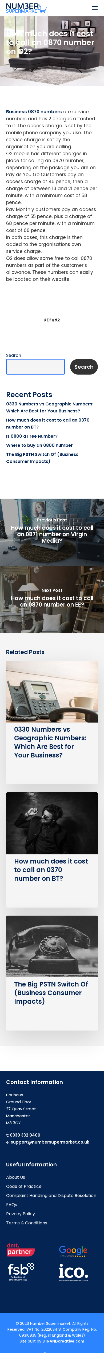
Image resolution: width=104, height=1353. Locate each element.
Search (13, 355)
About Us (15, 1177)
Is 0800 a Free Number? (32, 436)
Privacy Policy (20, 1214)
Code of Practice (24, 1186)
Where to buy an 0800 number (39, 445)
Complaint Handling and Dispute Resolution (51, 1195)
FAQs (11, 1205)
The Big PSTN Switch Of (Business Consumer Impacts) (42, 458)
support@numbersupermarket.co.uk (50, 1142)
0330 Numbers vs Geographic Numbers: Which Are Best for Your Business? (49, 407)
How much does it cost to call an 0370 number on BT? (48, 423)
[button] (95, 8)
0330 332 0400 (25, 1135)
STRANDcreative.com (63, 1341)
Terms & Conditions (26, 1223)
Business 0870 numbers (34, 111)
